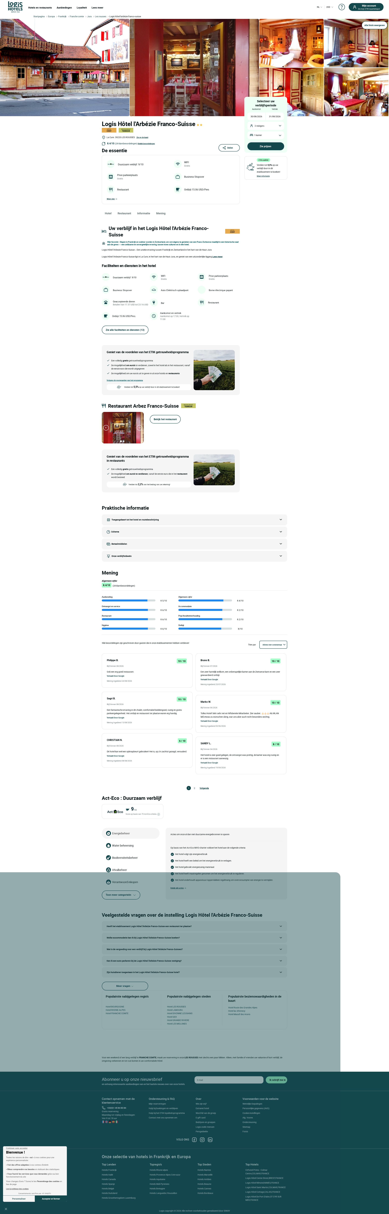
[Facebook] (194, 1139)
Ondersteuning (249, 1122)
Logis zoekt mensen (205, 1126)
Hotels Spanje (108, 1183)
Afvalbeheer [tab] (119, 870)
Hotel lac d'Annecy (236, 1010)
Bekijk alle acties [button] (177, 888)
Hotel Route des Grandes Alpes (242, 1007)
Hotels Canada (109, 1179)
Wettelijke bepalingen (252, 1103)
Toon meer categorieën (118, 894)
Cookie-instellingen (251, 1113)
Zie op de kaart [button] (142, 137)
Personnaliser (19, 1198)
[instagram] (202, 1139)
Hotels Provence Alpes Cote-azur (165, 1174)
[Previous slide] (106, 427)
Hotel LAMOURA (175, 1009)
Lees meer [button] (217, 256)
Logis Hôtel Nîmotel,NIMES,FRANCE (262, 1182)
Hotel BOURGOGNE (115, 1006)
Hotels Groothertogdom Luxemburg (119, 1197)
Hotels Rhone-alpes (159, 1169)
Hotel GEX (172, 1016)
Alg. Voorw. (248, 1117)
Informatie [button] (143, 213)
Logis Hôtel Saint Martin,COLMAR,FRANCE (265, 1187)
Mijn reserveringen (157, 1103)
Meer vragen (123, 986)
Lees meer (97, 7)
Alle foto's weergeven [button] (374, 25)
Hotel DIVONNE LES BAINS (179, 1013)
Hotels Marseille (205, 1174)
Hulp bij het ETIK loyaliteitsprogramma (167, 1113)
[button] (6, 1208)
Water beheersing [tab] (123, 845)
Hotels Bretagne (157, 1188)
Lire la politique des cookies (17, 1189)
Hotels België (108, 1188)
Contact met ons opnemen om (163, 1117)
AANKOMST (256, 109)
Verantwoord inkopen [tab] (125, 882)
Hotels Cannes (204, 1188)
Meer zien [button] (111, 199)
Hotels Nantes (204, 1169)
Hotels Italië (107, 1174)
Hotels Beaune (204, 1183)
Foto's (245, 1131)
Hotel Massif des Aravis (239, 1014)
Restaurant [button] (124, 213)
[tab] (121, 441)
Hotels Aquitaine (157, 1179)
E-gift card (200, 1117)
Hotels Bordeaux (205, 1193)
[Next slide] (139, 427)
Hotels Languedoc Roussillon (163, 1193)
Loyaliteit (82, 7)
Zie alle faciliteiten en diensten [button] (125, 330)
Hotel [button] (108, 213)
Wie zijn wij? (201, 1103)
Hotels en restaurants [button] (40, 7)
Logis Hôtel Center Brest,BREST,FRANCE (264, 1178)
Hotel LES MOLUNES (177, 1023)
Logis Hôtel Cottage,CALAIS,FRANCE (262, 1191)
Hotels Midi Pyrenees (159, 1183)
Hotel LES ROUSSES (176, 1006)
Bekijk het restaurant (165, 419)
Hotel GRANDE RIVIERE (178, 1020)
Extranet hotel (202, 1108)
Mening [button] (160, 213)
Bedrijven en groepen (205, 1122)
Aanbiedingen (64, 7)
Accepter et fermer (51, 1198)
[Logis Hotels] (15, 6)
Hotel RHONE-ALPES (115, 1009)
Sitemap (246, 1126)
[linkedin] (210, 1139)
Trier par (252, 644)
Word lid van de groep (206, 1113)
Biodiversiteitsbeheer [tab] (125, 857)
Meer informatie (263, 176)
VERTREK (275, 109)
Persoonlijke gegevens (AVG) (256, 1108)
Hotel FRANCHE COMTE (117, 1013)
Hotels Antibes (204, 1179)
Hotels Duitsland (109, 1193)
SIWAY (227, 1210)
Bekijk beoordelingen (146, 143)
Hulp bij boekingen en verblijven (163, 1108)
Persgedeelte (202, 1131)
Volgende (201, 788)
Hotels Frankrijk (109, 1169)
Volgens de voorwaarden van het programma (125, 380)
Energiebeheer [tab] (121, 833)
